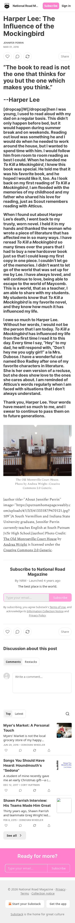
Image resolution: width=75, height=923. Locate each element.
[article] (37, 738)
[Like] (7, 56)
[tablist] (21, 662)
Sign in (66, 6)
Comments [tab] (13, 662)
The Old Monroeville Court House (30, 539)
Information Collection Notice (45, 611)
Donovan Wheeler (33, 744)
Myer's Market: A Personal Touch (26, 727)
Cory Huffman (30, 784)
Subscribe (51, 6)
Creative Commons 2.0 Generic (27, 550)
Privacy (60, 889)
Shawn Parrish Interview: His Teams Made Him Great (27, 803)
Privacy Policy (37, 615)
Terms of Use (58, 607)
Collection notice (43, 893)
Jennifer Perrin (13, 42)
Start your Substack (26, 904)
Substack (17, 914)
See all (12, 835)
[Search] (67, 714)
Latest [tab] (19, 714)
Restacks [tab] (31, 662)
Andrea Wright (15, 544)
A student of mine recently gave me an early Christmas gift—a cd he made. (26, 778)
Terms (24, 893)
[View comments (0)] (17, 56)
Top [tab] (8, 714)
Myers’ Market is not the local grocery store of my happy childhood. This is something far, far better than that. (26, 738)
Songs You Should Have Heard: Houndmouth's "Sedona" (24, 765)
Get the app (58, 904)
